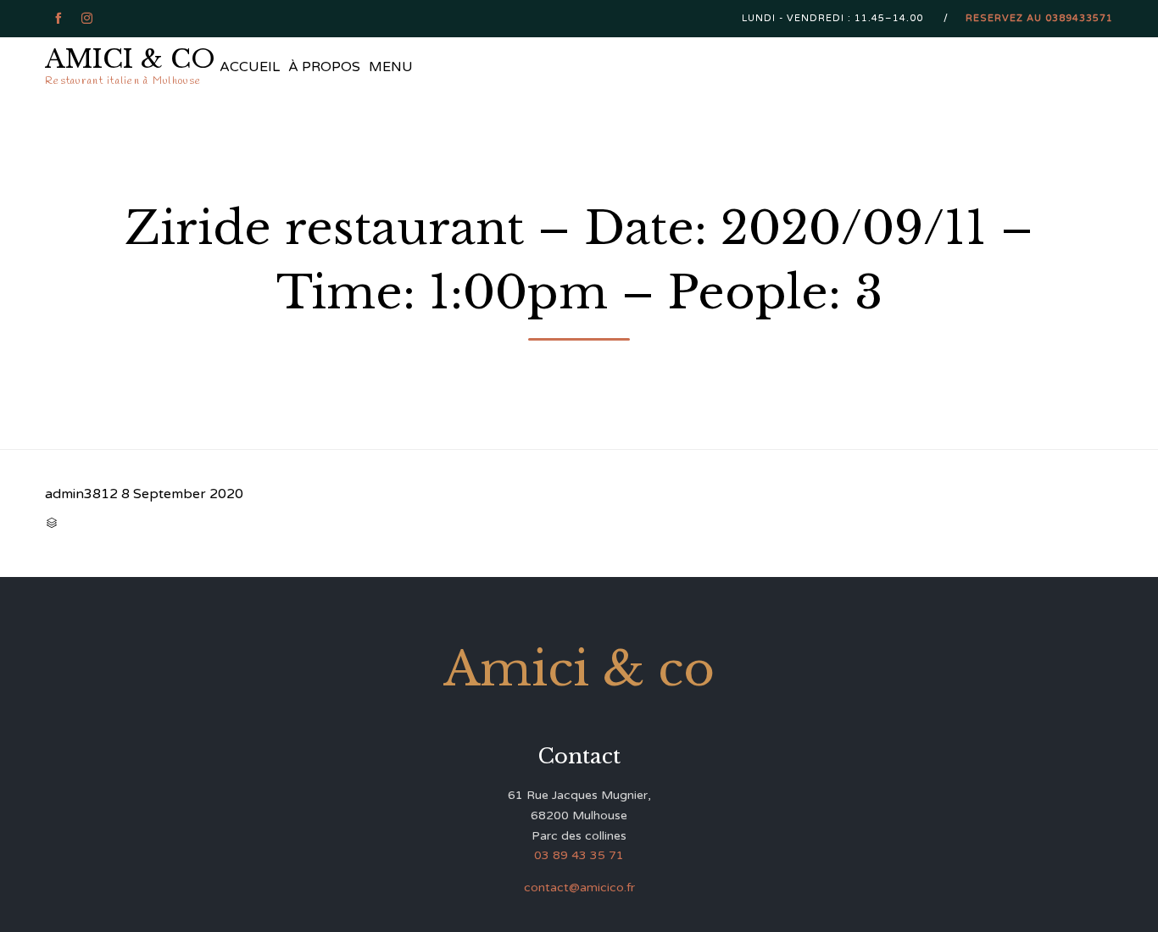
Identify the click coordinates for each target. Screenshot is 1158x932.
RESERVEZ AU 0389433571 (1039, 18)
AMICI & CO (130, 59)
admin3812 (81, 493)
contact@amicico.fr (579, 887)
